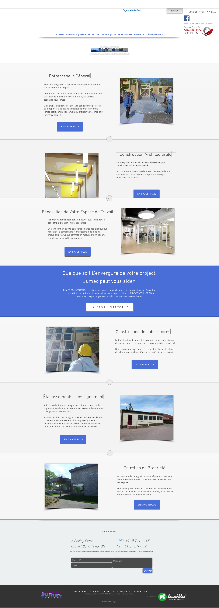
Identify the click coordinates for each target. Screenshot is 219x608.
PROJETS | (140, 34)
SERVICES (84, 34)
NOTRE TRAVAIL (101, 34)
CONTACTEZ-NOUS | (122, 34)
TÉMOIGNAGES (154, 34)
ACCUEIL (59, 34)
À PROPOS (72, 34)
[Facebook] (187, 18)
